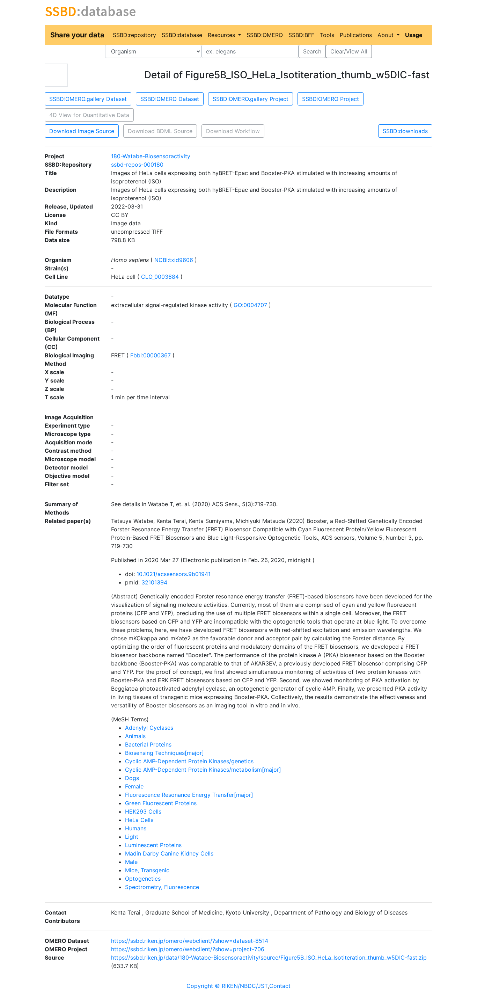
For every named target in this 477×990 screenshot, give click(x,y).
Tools (327, 34)
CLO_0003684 (160, 276)
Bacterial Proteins (148, 744)
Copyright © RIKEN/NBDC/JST (227, 985)
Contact (280, 985)
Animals (135, 736)
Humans (135, 828)
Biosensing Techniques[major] (164, 752)
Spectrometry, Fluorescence (162, 886)
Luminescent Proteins (153, 845)
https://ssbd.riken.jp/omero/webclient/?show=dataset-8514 (189, 940)
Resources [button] (222, 34)
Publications (356, 34)
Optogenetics (143, 878)
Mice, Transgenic (147, 870)
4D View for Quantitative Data (89, 114)
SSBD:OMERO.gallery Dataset (88, 98)
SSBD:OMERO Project (330, 98)
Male (131, 861)
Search (312, 51)
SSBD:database (182, 34)
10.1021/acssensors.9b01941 (174, 573)
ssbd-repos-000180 (137, 164)
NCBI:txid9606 (174, 259)
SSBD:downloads (405, 131)
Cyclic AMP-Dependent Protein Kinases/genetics (189, 761)
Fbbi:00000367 (151, 355)
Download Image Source (81, 131)
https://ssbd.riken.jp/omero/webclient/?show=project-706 (187, 949)
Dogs (132, 777)
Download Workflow (233, 131)
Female (134, 786)
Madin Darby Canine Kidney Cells (169, 853)
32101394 (154, 582)
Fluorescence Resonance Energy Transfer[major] (189, 794)
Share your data (77, 35)
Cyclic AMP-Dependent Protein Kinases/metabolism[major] (203, 769)
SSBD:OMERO (265, 34)
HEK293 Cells (143, 811)
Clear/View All (348, 51)
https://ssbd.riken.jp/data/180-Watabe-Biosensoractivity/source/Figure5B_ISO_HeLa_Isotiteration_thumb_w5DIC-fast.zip (269, 957)
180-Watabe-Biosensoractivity (150, 156)
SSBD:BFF (301, 34)
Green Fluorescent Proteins (161, 803)
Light (131, 836)
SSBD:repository (134, 34)
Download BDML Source (160, 131)
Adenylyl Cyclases (149, 727)
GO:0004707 (250, 304)
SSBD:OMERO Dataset (169, 98)
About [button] (386, 34)
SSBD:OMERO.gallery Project (250, 98)
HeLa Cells (139, 819)
